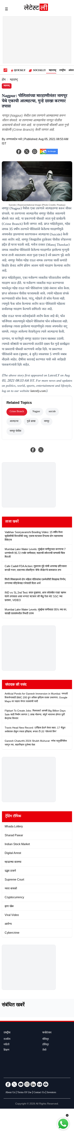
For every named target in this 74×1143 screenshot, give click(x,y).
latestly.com (38, 391)
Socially (39, 71)
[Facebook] (19, 151)
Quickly (20, 71)
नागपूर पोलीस (15, 431)
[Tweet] (41, 449)
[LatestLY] (36, 9)
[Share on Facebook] (33, 449)
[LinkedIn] (33, 1084)
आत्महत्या (14, 422)
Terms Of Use (24, 1093)
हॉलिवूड (45, 1045)
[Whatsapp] (34, 151)
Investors (51, 1093)
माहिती (6, 1045)
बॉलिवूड (45, 1039)
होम (4, 80)
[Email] (45, 1084)
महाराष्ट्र (52, 71)
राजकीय (7, 1039)
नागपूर (46, 422)
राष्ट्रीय (62, 71)
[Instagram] (27, 1084)
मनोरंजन (46, 1033)
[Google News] (39, 1084)
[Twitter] (14, 1084)
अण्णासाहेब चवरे (14, 139)
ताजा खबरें (12, 522)
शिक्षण (6, 1050)
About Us (10, 1093)
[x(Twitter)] (26, 151)
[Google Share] (49, 154)
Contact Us (39, 1093)
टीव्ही (44, 1050)
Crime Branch (17, 412)
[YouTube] (20, 1084)
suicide (52, 412)
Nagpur (36, 412)
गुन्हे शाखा (31, 422)
